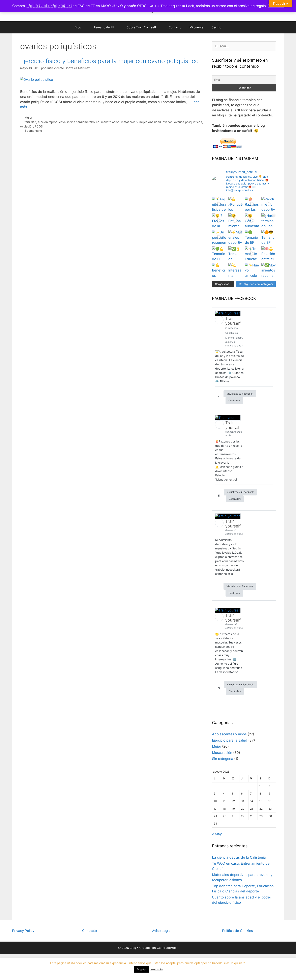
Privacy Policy (23, 931)
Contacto (175, 27)
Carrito (216, 27)
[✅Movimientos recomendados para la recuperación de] (268, 270)
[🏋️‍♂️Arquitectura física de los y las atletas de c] (219, 204)
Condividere (234, 400)
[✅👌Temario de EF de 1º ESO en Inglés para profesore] (235, 253)
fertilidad (30, 122)
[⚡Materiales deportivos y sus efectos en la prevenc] (235, 237)
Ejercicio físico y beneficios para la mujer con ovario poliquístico (109, 60)
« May (217, 834)
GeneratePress (167, 948)
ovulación (26, 126)
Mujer (28, 117)
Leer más (156, 969)
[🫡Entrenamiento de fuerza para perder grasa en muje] (235, 220)
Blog (78, 27)
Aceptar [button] (141, 969)
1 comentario (33, 130)
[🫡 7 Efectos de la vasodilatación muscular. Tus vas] (219, 220)
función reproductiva (52, 122)
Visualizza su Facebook (240, 393)
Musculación (222, 753)
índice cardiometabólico (83, 122)
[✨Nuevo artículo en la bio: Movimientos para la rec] (252, 270)
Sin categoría (222, 759)
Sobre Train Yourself (141, 27)
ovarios (167, 122)
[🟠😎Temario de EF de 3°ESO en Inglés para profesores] (268, 237)
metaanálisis (129, 122)
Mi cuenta (196, 27)
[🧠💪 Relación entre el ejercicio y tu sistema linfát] (268, 253)
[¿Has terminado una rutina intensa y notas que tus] (268, 220)
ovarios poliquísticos (188, 122)
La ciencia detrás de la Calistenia (239, 857)
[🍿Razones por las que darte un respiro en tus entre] (252, 204)
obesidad (154, 122)
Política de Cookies (237, 931)
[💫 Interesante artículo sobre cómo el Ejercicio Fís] (235, 270)
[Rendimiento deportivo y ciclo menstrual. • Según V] (268, 204)
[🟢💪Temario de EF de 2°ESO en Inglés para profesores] (219, 253)
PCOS (39, 126)
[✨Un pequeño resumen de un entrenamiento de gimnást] (219, 237)
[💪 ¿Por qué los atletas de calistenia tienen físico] (235, 204)
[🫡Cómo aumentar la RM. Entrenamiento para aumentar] (252, 220)
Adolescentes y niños (229, 734)
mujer (143, 122)
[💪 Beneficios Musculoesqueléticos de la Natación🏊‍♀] (219, 270)
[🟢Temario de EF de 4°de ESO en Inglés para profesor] (252, 237)
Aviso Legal (161, 931)
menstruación (110, 122)
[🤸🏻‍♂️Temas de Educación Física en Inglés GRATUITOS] (252, 253)
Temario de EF (104, 27)
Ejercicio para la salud (229, 740)
